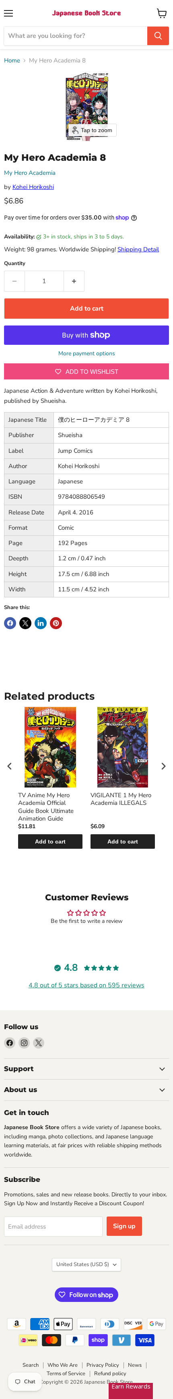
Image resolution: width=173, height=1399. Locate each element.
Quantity (14, 264)
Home (12, 60)
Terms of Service (66, 1373)
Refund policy (110, 1373)
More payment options (86, 353)
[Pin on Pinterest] (56, 623)
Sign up (124, 1226)
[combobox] (75, 36)
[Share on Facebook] (10, 623)
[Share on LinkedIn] (41, 623)
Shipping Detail (138, 249)
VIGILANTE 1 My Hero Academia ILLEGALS (121, 799)
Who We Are (62, 1365)
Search (31, 1365)
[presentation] (9, 766)
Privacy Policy (102, 1365)
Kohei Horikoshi (33, 187)
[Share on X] (25, 623)
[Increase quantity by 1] (74, 281)
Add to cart (50, 841)
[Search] (158, 36)
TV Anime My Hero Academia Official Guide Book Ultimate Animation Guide (46, 807)
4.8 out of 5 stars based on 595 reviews (86, 985)
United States (82, 1264)
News (135, 1365)
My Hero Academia (30, 173)
